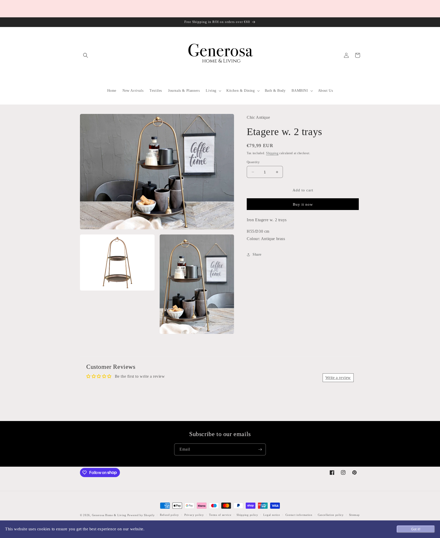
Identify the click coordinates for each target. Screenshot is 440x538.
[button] (85, 55)
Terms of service (220, 514)
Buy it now (303, 204)
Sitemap (354, 514)
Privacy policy (194, 514)
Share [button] (257, 254)
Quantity (253, 162)
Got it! (415, 529)
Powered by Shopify (141, 515)
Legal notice (271, 514)
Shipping (272, 153)
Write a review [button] (338, 377)
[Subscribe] (260, 449)
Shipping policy (247, 514)
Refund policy (169, 514)
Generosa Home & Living (109, 515)
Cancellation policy (331, 514)
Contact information (298, 514)
